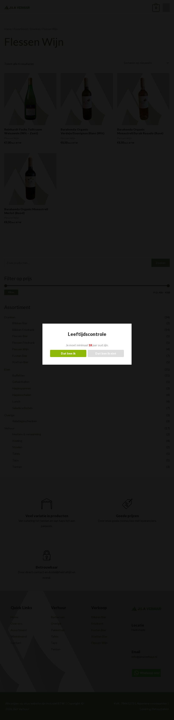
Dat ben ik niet (105, 353)
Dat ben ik (68, 353)
